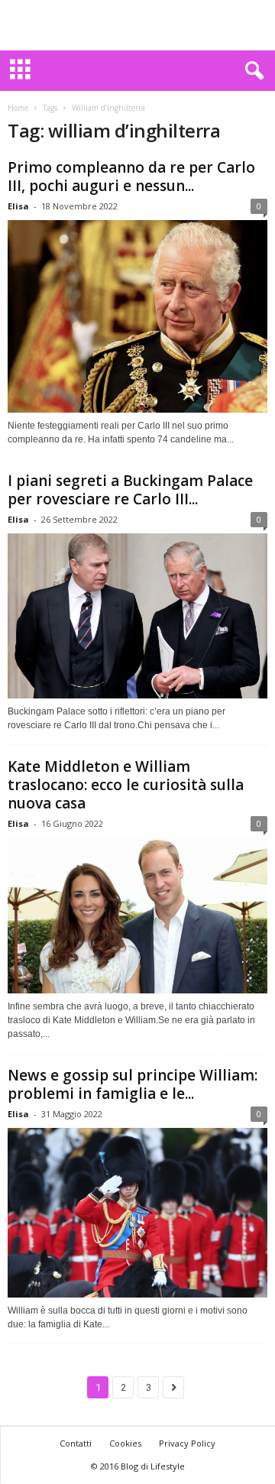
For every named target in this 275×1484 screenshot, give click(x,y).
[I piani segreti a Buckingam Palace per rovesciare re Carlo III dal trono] (137, 615)
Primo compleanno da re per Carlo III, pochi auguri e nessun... (131, 176)
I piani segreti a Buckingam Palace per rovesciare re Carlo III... (130, 490)
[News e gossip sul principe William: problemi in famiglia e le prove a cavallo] (137, 1213)
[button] (251, 71)
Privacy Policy (187, 1443)
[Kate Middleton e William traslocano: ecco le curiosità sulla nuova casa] (137, 915)
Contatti (76, 1443)
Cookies (125, 1443)
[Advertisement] (137, 25)
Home (18, 107)
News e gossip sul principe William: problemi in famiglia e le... (132, 1084)
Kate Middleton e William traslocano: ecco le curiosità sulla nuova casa (126, 785)
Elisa (18, 206)
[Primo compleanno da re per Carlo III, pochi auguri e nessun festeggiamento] (137, 316)
